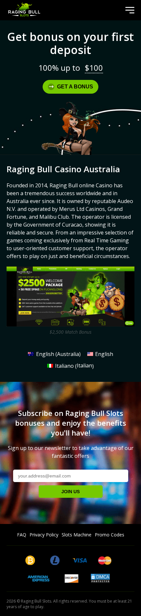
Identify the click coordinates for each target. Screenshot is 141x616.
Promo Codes (109, 535)
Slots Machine (76, 535)
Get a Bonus (75, 86)
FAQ (21, 535)
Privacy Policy (44, 535)
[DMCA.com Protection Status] (100, 581)
